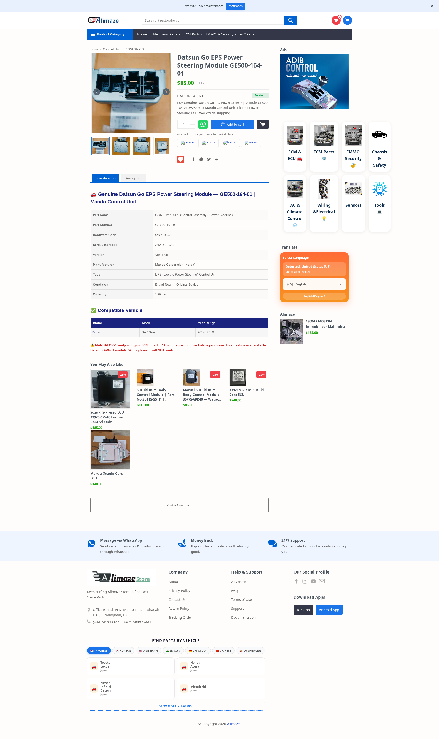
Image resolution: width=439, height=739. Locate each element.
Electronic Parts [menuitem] (165, 34)
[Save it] (180, 159)
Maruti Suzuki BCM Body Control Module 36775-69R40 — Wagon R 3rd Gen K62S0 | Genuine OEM (201, 394)
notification (235, 6)
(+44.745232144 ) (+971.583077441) (123, 622)
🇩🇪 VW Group (198, 650)
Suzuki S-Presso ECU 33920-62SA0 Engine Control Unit (107, 417)
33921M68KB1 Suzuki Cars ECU (246, 392)
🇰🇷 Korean (123, 650)
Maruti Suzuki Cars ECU (106, 475)
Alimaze (234, 723)
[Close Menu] (432, 6)
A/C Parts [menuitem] (247, 34)
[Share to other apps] (217, 159)
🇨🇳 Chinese (223, 650)
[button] (193, 159)
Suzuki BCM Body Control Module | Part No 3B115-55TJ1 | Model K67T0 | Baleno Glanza (156, 394)
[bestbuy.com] (251, 143)
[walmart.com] (230, 143)
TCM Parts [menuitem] (192, 34)
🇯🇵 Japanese (98, 650)
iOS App (303, 609)
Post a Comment (179, 505)
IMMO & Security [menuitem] (219, 34)
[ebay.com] (208, 143)
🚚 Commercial (250, 650)
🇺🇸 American (148, 650)
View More (169, 706)
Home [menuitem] (142, 34)
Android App (329, 609)
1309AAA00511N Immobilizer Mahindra (325, 324)
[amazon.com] (187, 143)
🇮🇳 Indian (173, 650)
